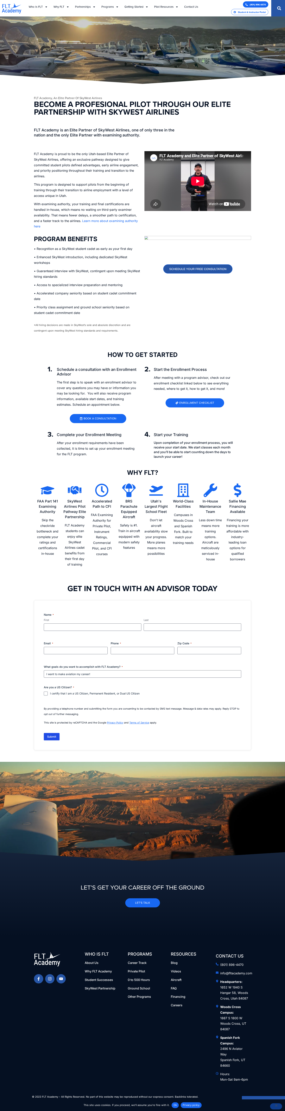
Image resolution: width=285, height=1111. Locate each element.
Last (146, 620)
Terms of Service (139, 722)
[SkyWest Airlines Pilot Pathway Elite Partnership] (74, 490)
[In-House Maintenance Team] (210, 490)
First (46, 620)
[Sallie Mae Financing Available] (237, 490)
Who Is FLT (36, 7)
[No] (276, 1106)
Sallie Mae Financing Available (237, 506)
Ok (175, 1105)
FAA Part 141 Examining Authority (47, 506)
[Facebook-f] (38, 978)
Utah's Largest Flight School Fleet (156, 506)
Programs (107, 7)
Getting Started (133, 7)
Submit (51, 736)
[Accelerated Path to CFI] (102, 490)
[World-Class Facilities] (183, 490)
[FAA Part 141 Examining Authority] (47, 490)
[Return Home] (50, 959)
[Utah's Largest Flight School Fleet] (156, 490)
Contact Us (191, 7)
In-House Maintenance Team (210, 506)
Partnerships (83, 7)
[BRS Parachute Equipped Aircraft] (129, 490)
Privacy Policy (115, 722)
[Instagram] (49, 978)
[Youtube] (61, 978)
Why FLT (59, 7)
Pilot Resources (164, 7)
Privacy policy (191, 1105)
